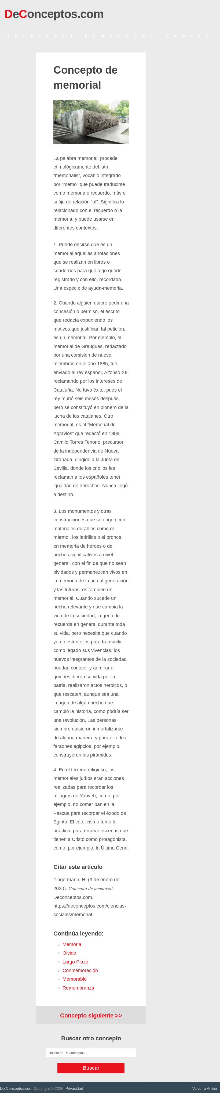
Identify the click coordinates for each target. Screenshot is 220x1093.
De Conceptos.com (16, 1088)
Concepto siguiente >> (91, 1015)
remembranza (78, 988)
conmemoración (80, 970)
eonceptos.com (54, 13)
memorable (75, 979)
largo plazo (75, 962)
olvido (69, 953)
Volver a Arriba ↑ (206, 1088)
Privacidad (74, 1088)
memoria (72, 944)
